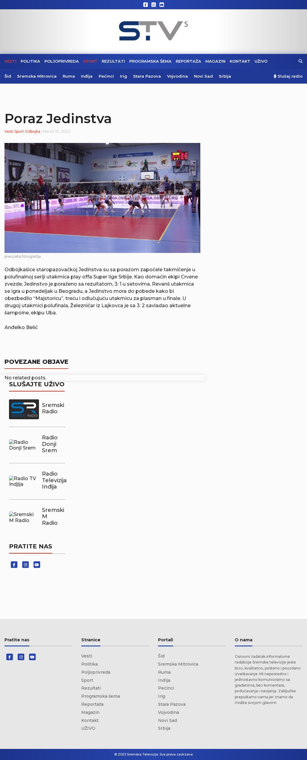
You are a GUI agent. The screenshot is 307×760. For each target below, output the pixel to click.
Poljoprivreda (61, 61)
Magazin (215, 61)
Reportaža (188, 61)
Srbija (225, 76)
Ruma (69, 76)
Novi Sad (203, 76)
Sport (90, 61)
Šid (7, 76)
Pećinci (106, 76)
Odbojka (32, 131)
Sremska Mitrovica (37, 76)
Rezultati (113, 61)
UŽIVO (261, 61)
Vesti (10, 61)
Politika (30, 61)
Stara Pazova (147, 76)
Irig (123, 76)
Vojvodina (177, 76)
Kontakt (240, 61)
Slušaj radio (289, 76)
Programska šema (150, 61)
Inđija (87, 76)
